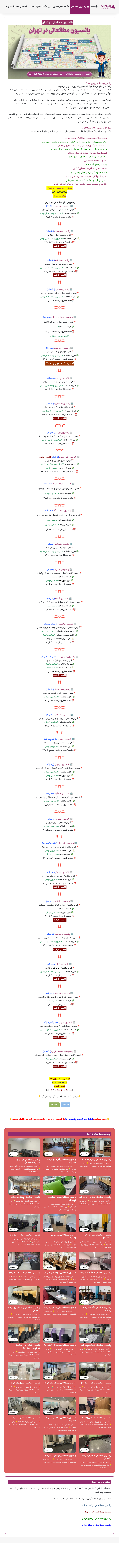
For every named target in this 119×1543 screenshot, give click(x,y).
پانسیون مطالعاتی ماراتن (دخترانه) (96, 1383)
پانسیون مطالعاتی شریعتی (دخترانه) (95, 1417)
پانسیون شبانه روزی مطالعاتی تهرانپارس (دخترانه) (27, 1347)
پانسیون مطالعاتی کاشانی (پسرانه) (96, 1345)
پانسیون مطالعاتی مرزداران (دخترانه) (60, 1345)
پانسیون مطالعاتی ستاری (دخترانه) (25, 1235)
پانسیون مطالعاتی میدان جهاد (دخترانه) (63, 1236)
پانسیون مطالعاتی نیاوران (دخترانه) (60, 1455)
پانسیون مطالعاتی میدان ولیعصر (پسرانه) (61, 1199)
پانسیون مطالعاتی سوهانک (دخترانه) (60, 1272)
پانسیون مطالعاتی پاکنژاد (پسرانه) (25, 1417)
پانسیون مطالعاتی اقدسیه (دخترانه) (24, 1272)
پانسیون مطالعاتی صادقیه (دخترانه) (95, 1272)
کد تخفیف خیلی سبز (57, 6)
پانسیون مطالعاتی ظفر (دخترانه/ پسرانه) (97, 1309)
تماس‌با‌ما (20, 6)
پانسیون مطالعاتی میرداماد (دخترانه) (60, 1383)
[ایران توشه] (108, 7)
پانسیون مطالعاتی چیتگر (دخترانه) (25, 1197)
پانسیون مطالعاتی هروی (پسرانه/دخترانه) (96, 1457)
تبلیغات (8, 6)
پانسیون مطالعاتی (79, 6)
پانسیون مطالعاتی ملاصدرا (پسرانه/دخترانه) (60, 1419)
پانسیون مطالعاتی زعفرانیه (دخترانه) (95, 1159)
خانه (93, 6)
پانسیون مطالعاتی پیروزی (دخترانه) (25, 1383)
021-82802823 (59, 192)
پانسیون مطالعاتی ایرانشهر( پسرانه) (60, 1307)
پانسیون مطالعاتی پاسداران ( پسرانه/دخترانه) (24, 1309)
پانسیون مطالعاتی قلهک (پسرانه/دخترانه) (61, 1161)
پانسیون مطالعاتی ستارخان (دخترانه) (95, 1197)
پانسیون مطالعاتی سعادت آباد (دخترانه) (98, 1236)
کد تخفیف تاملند (36, 6)
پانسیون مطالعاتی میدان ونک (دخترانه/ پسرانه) (27, 1161)
